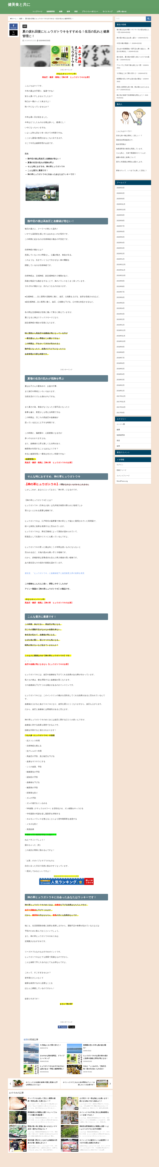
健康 (60, 11)
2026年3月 (121, 193)
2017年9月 (121, 412)
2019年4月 (121, 308)
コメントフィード (123, 475)
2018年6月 (121, 363)
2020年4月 (121, 242)
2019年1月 (121, 325)
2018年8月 (121, 352)
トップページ (37, 11)
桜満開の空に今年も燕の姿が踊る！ (130, 79)
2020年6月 (121, 231)
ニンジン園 (121, 424)
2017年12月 (121, 396)
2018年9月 (121, 347)
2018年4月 (121, 374)
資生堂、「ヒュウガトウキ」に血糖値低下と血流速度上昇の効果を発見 (54, 573)
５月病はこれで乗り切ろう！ (127, 73)
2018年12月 (121, 330)
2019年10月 (121, 275)
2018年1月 (121, 390)
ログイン (120, 464)
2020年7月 (121, 226)
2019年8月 (121, 286)
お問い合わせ (122, 11)
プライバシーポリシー (90, 11)
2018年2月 (121, 385)
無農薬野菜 (51, 11)
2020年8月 (121, 220)
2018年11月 (121, 336)
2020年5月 (121, 237)
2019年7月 (121, 292)
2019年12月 (121, 264)
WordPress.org (122, 481)
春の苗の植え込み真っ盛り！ (127, 38)
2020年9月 (121, 215)
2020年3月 (121, 248)
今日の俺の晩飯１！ (124, 43)
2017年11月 (121, 401)
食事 (68, 11)
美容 (76, 11)
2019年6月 (121, 297)
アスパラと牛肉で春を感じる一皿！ (130, 65)
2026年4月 (121, 188)
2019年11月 (121, 270)
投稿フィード (121, 470)
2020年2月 (121, 253)
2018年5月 (121, 368)
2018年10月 (121, 341)
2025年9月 (121, 198)
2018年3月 (121, 379)
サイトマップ (107, 11)
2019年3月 (121, 314)
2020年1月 (121, 259)
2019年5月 (121, 303)
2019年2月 (121, 319)
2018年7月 (121, 358)
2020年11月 (121, 204)
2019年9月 (121, 281)
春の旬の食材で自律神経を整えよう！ (130, 95)
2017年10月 (121, 407)
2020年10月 (121, 209)
